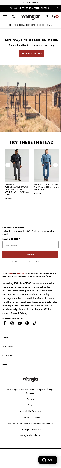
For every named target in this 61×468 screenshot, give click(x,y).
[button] (13, 16)
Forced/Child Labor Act (30, 435)
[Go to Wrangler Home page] (31, 379)
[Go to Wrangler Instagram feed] (12, 323)
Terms (14, 313)
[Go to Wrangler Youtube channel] (19, 323)
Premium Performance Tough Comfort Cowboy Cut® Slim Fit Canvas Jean (17, 189)
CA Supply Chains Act (30, 429)
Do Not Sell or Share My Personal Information (30, 423)
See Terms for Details (12, 261)
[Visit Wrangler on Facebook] (4, 323)
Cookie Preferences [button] (30, 417)
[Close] (58, 7)
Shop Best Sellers (32, 53)
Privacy (24, 313)
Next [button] (56, 25)
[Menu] (5, 17)
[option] (30, 25)
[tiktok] (34, 323)
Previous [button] (4, 25)
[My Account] (47, 16)
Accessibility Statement (30, 411)
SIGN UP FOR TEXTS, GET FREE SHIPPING (32, 8)
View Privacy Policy (33, 261)
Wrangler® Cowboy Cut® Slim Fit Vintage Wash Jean (46, 187)
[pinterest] (27, 323)
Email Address (10, 239)
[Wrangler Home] (30, 17)
